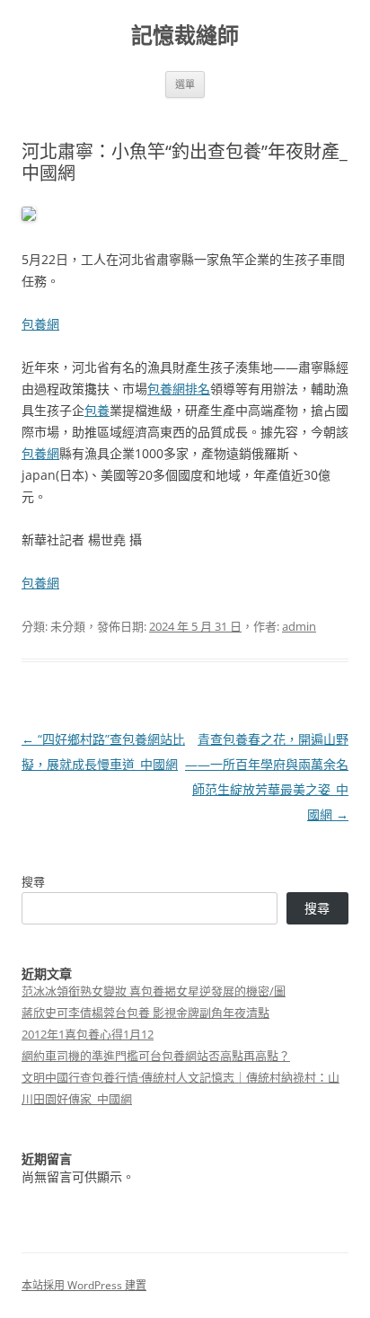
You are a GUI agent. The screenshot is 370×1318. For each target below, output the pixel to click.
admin (299, 626)
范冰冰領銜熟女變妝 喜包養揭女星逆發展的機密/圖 (154, 991)
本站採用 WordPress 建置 (84, 1285)
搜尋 (33, 881)
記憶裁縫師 (185, 35)
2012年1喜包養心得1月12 (88, 1034)
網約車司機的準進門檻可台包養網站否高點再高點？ (156, 1056)
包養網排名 (178, 388)
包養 (97, 410)
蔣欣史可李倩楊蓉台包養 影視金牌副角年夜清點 (145, 1012)
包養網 (40, 323)
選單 (185, 84)
